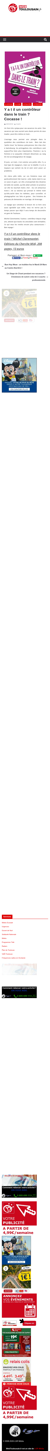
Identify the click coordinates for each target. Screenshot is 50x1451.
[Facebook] (17, 1426)
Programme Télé (8, 908)
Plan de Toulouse (8, 915)
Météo (4, 904)
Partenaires (17, 1413)
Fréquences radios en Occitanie (13, 923)
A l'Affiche (8, 104)
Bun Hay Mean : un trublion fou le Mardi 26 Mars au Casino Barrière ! (26, 266)
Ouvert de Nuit (7, 896)
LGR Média (39, 1403)
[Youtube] (25, 1426)
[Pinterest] (33, 1426)
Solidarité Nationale (9, 900)
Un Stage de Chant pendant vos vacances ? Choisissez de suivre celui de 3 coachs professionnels (26, 277)
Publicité (38, 1410)
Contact (29, 1410)
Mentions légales (31, 1413)
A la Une (17, 104)
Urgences (5, 892)
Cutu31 (18, 124)
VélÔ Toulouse (7, 919)
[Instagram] (21, 1426)
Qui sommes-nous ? (15, 1410)
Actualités (27, 104)
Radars (4, 911)
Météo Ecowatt (7, 888)
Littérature (38, 104)
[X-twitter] (29, 1426)
